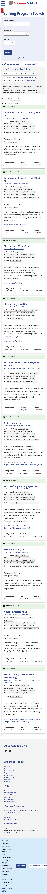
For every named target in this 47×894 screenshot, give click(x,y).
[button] (3, 3)
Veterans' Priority (10, 795)
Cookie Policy (8, 799)
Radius (7, 39)
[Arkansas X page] (10, 751)
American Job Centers (11, 832)
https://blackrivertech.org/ (14, 225)
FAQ (5, 768)
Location (7, 30)
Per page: (5, 99)
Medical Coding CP (14, 549)
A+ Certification (13, 423)
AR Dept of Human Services (13, 813)
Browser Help (8, 775)
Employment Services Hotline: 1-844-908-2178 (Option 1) (22, 828)
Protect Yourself (9, 777)
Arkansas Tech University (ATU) (14, 249)
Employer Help (9, 773)
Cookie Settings (9, 802)
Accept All (21, 866)
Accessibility (8, 797)
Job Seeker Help (9, 771)
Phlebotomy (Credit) (15, 304)
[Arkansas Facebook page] (6, 751)
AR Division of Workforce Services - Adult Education (21, 810)
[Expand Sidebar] (2, 10)
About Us (7, 766)
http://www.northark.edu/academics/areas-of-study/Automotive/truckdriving (22, 720)
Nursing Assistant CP (16, 611)
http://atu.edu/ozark (12, 283)
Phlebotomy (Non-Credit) (18, 246)
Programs (7, 779)
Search (8, 52)
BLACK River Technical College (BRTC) (16, 118)
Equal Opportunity (10, 793)
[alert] (23, 107)
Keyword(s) (9, 20)
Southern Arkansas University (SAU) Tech (17, 426)
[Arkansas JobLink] (23, 3)
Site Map (7, 782)
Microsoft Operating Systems (20, 486)
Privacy (6, 790)
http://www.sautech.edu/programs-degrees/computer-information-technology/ (22, 463)
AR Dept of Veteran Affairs (13, 819)
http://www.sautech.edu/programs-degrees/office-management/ (18, 526)
